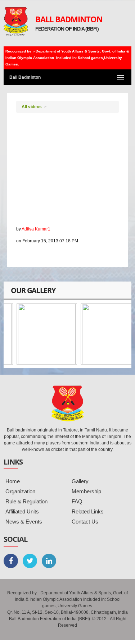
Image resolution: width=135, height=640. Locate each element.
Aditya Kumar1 (36, 229)
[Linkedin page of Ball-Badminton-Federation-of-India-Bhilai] (49, 561)
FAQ (77, 501)
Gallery (80, 481)
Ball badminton (36, 212)
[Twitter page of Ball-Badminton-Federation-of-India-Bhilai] (30, 561)
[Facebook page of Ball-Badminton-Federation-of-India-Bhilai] (11, 561)
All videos (32, 106)
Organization (20, 491)
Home (12, 481)
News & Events (23, 521)
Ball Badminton (69, 19)
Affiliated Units (22, 511)
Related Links (88, 511)
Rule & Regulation (26, 501)
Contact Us (85, 521)
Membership (86, 491)
